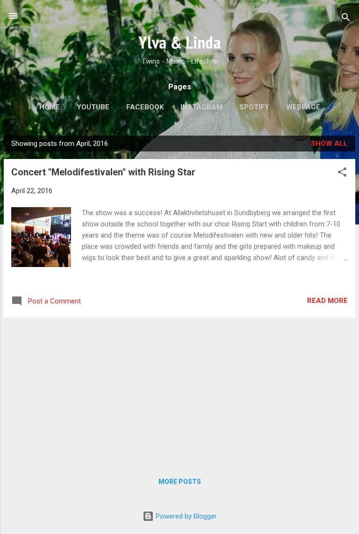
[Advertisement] (179, 390)
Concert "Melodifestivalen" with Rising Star (103, 172)
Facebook (145, 107)
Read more (327, 300)
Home (49, 107)
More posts (179, 481)
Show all (329, 143)
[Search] (346, 19)
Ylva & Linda (179, 42)
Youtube (93, 107)
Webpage (303, 107)
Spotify (254, 107)
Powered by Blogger (185, 516)
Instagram (201, 107)
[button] (342, 173)
